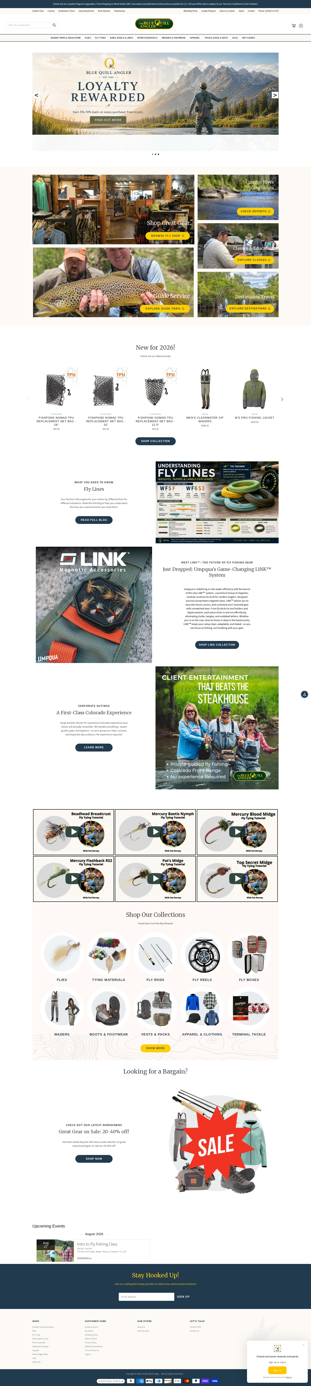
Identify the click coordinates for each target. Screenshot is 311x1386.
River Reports (104, 11)
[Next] (282, 399)
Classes (51, 11)
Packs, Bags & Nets (216, 38)
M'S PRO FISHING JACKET (254, 417)
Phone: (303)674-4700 (269, 11)
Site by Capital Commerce (172, 1373)
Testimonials (119, 11)
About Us (141, 1327)
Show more (155, 1048)
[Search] (54, 25)
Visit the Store (143, 1330)
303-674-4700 (195, 1327)
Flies (88, 38)
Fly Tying (100, 38)
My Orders (89, 1330)
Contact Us (194, 1330)
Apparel (195, 38)
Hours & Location (227, 11)
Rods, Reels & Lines (122, 38)
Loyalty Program (208, 11)
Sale (235, 38)
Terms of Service (92, 1350)
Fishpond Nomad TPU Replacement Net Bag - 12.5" (155, 421)
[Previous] (29, 399)
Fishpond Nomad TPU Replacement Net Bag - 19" (56, 421)
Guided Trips (38, 11)
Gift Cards (249, 38)
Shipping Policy (91, 1334)
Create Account (91, 1327)
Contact (251, 11)
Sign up (183, 1296)
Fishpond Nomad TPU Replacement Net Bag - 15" (106, 421)
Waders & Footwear (174, 38)
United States (109, 1381)
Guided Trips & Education (66, 38)
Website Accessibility (93, 1346)
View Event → (84, 1258)
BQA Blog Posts (190, 11)
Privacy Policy (91, 1342)
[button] (304, 694)
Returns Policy (91, 1338)
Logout (88, 1354)
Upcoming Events (86, 11)
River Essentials (147, 38)
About (241, 11)
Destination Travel (67, 11)
